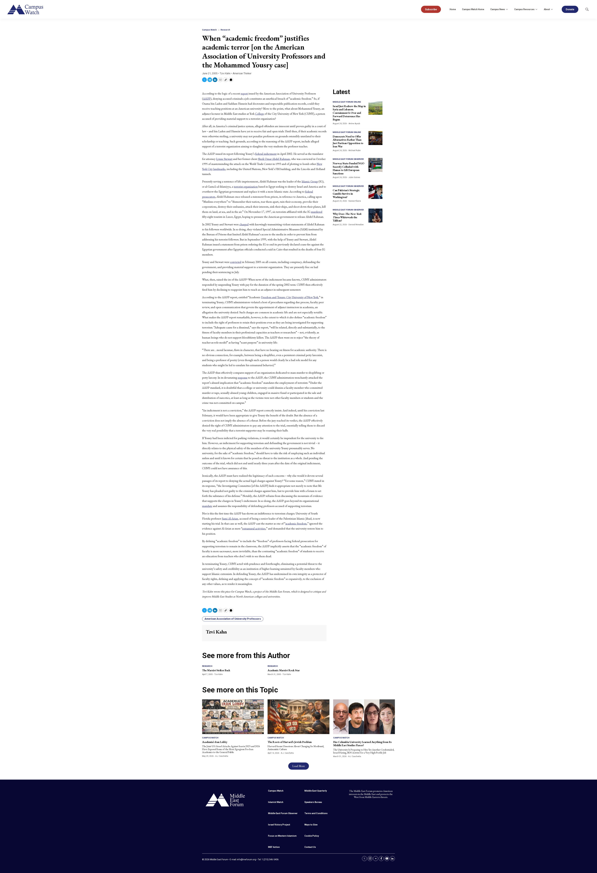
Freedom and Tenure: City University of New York (289, 297)
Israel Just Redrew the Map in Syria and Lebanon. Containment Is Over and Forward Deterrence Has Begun (349, 112)
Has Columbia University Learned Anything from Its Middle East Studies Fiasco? (362, 743)
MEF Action (274, 847)
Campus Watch (209, 30)
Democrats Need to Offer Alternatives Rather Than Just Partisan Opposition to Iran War (348, 141)
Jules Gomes (354, 177)
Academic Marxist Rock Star (284, 670)
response (243, 377)
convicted (235, 262)
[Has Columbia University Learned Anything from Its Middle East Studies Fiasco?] (364, 716)
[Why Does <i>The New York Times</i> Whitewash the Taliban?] (375, 216)
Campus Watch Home (473, 9)
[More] (507, 9)
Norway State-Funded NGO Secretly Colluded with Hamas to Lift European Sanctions (348, 168)
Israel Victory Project (279, 824)
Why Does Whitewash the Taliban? (347, 217)
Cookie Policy (311, 836)
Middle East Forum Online (347, 102)
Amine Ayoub (354, 123)
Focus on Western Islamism (282, 836)
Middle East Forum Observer (348, 159)
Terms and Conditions (316, 813)
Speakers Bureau (313, 802)
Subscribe (431, 9)
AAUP (207, 98)
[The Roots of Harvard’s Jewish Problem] (298, 716)
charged (244, 224)
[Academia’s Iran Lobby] (233, 716)
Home (453, 9)
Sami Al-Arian (230, 518)
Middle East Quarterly (315, 791)
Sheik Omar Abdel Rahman (274, 159)
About (547, 9)
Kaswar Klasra (355, 201)
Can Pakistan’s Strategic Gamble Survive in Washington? (346, 193)
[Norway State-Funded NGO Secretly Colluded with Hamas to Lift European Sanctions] (375, 165)
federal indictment (266, 154)
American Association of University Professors (233, 618)
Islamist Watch (275, 802)
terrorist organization (246, 186)
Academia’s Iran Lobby (214, 742)
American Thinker (242, 73)
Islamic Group (310, 181)
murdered (316, 212)
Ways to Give (310, 824)
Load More (298, 766)
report (244, 93)
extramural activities (253, 528)
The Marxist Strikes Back (216, 670)
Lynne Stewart (224, 159)
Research (225, 30)
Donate (570, 9)
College (259, 113)
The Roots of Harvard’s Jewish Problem (290, 742)
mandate (207, 506)
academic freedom (296, 523)
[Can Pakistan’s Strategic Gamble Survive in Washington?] (375, 192)
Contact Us (310, 847)
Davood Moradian (356, 224)
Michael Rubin (355, 150)
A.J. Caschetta (221, 756)
